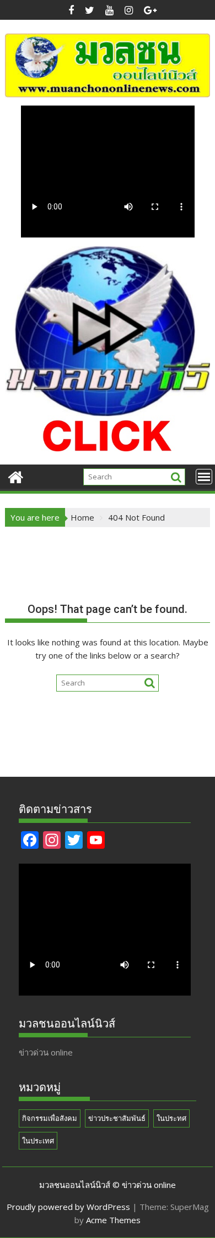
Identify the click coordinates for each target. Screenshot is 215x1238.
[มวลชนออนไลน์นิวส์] (15, 476)
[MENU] (204, 476)
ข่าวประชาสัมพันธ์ (117, 1118)
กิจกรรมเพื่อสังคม (49, 1118)
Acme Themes (113, 1219)
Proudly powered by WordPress (68, 1206)
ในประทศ (171, 1118)
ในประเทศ (38, 1141)
